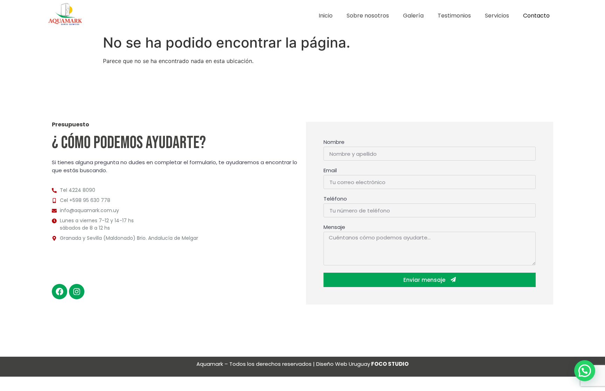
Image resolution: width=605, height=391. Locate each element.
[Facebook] (59, 291)
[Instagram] (76, 291)
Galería (413, 16)
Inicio (326, 16)
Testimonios (454, 16)
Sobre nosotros (368, 16)
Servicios (497, 16)
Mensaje (334, 227)
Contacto (536, 16)
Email (330, 171)
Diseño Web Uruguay (362, 364)
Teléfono (335, 199)
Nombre (334, 142)
